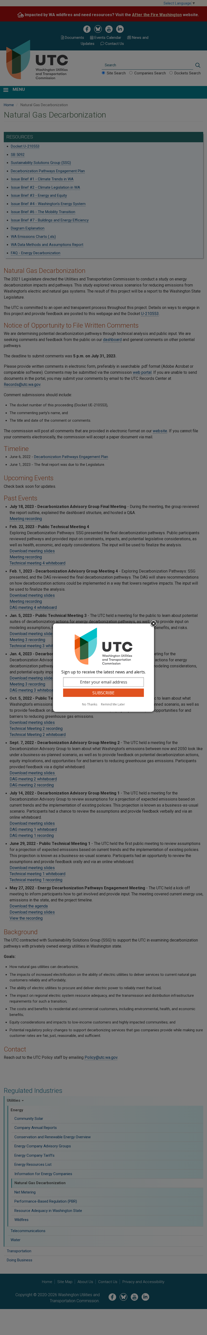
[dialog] (103, 667)
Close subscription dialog (153, 624)
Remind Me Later (113, 704)
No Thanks (89, 704)
